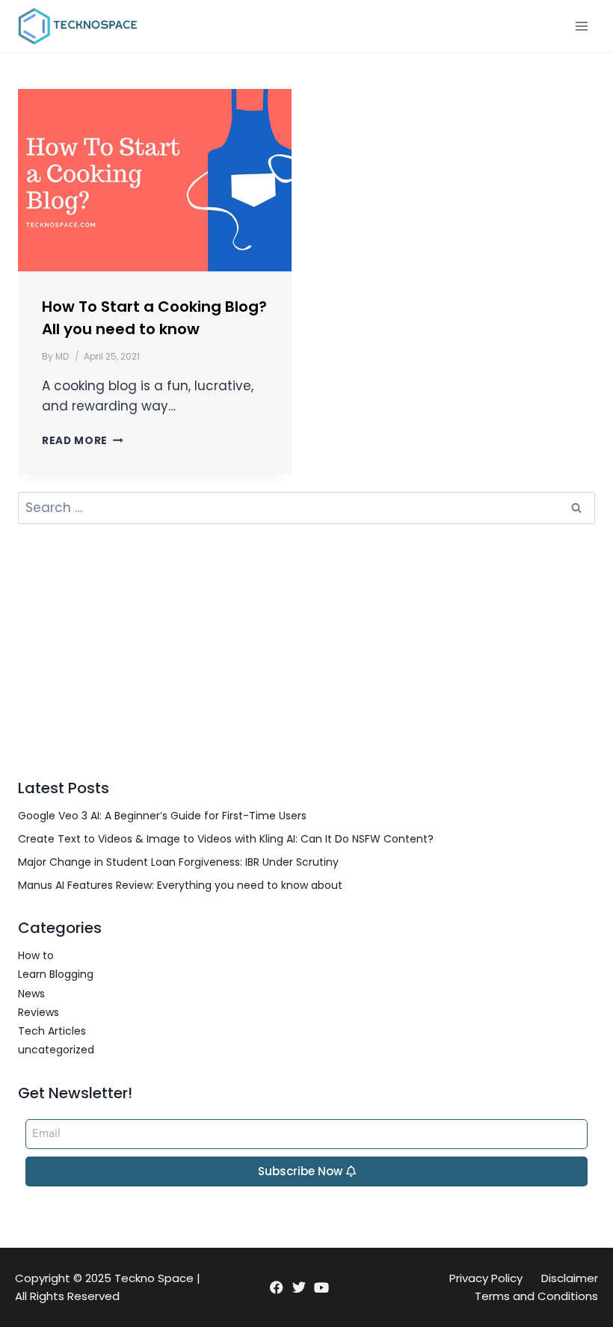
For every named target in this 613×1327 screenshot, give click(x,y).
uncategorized (56, 1049)
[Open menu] (581, 25)
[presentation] (155, 180)
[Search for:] (306, 508)
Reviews (38, 1012)
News (31, 993)
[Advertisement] (306, 650)
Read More (82, 441)
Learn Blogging (55, 974)
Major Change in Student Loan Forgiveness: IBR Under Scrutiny (178, 862)
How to (36, 955)
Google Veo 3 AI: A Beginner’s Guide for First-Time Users (162, 815)
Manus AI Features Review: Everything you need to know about (180, 885)
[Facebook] (276, 1287)
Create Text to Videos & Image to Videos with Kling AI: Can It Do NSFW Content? (226, 838)
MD (62, 356)
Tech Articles (52, 1030)
